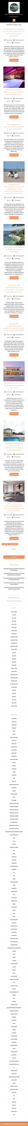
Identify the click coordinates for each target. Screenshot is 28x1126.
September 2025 (14, 646)
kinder (14, 916)
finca (14, 841)
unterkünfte (14, 1080)
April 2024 (14, 699)
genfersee (14, 859)
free (14, 850)
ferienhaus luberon (14, 809)
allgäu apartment (14, 737)
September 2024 (14, 684)
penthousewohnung (14, 991)
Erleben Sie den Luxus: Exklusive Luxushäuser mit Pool (14, 385)
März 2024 (14, 702)
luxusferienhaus (14, 944)
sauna (14, 1023)
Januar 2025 (14, 671)
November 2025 (14, 640)
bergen (14, 762)
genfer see (14, 856)
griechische (14, 863)
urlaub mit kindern (14, 1089)
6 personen (14, 724)
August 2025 (14, 649)
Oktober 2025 (14, 643)
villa (14, 1095)
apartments (14, 743)
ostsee (14, 973)
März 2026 (14, 627)
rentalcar (14, 1001)
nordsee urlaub (14, 963)
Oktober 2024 (14, 680)
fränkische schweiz (14, 847)
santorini (14, 1017)
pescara (14, 995)
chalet (14, 771)
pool (14, 998)
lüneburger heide (14, 938)
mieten (14, 957)
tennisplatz (14, 1054)
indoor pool (14, 897)
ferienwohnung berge (14, 825)
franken (14, 844)
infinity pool (14, 900)
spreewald (14, 1042)
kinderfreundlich (14, 919)
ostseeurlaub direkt (14, 979)
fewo (14, 837)
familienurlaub (14, 793)
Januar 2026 (14, 633)
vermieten (14, 1092)
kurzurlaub (14, 922)
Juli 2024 (14, 690)
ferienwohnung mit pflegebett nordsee (14, 831)
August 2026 (14, 611)
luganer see (14, 932)
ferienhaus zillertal (14, 819)
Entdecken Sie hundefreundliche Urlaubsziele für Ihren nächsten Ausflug (14, 288)
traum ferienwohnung (14, 1061)
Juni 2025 (14, 655)
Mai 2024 (14, 696)
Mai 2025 (14, 658)
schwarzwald (14, 1026)
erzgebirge (14, 787)
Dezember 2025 (14, 636)
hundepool (14, 888)
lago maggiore (14, 929)
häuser (14, 878)
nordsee (14, 960)
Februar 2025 (14, 668)
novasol (14, 969)
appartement (14, 746)
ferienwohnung (14, 822)
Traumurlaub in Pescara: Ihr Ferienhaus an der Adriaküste (14, 126)
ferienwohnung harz (14, 828)
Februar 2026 (14, 630)
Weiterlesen (14, 60)
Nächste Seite (14, 544)
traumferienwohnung (14, 1064)
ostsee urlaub (14, 976)
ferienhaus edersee (14, 806)
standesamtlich (14, 1045)
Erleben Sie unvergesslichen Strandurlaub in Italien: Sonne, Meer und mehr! (14, 327)
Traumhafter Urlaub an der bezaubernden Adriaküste (14, 249)
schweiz (14, 1029)
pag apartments (14, 985)
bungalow (14, 768)
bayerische (14, 753)
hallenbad (14, 869)
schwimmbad (14, 1036)
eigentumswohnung (14, 784)
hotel (14, 885)
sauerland (14, 1020)
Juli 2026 (14, 614)
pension (14, 988)
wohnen (14, 1105)
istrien (14, 903)
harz (14, 872)
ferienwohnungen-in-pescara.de (14, 15)
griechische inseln (14, 866)
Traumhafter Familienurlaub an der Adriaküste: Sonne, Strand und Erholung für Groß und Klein (14, 188)
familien (14, 790)
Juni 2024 (14, 693)
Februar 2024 (14, 706)
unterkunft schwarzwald (14, 1076)
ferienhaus (14, 800)
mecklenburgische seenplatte (14, 947)
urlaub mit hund (14, 1086)
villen (14, 1098)
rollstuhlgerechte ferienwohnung (14, 1007)
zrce (14, 1114)
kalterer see (14, 907)
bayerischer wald (14, 759)
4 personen (14, 721)
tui (14, 1067)
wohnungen (14, 1111)
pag (14, 982)
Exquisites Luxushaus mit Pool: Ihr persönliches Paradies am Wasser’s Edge (14, 446)
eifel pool (14, 781)
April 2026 (14, 624)
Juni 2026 (14, 618)
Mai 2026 (14, 621)
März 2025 (14, 665)
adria (14, 731)
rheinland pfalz (14, 1004)
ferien (14, 797)
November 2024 (14, 677)
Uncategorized (14, 1070)
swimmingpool (14, 1051)
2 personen (14, 718)
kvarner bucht (14, 925)
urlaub (14, 1083)
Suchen (14, 549)
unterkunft (14, 1073)
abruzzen (14, 727)
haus (14, 875)
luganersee (14, 935)
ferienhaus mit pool (14, 812)
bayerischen (14, 756)
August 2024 (14, 687)
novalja (14, 966)
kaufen (14, 910)
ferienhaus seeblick (14, 815)
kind (14, 913)
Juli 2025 (14, 652)
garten (14, 853)
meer (14, 954)
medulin (14, 951)
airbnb (14, 734)
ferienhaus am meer (14, 803)
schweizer (14, 1032)
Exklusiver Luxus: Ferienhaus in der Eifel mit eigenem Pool (14, 92)
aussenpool (14, 749)
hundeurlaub (14, 891)
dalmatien (14, 775)
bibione (14, 765)
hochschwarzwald (14, 881)
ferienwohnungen (14, 834)
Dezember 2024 (14, 674)
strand (14, 1048)
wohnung (14, 1108)
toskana (14, 1058)
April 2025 (14, 662)
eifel (14, 778)
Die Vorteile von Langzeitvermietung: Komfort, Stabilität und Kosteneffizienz (14, 507)
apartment (14, 740)
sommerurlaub (14, 1039)
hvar (14, 894)
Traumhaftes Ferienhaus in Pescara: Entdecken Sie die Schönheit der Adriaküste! (14, 32)
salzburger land (14, 1014)
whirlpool (14, 1102)
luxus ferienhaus (14, 941)
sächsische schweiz (14, 1010)
